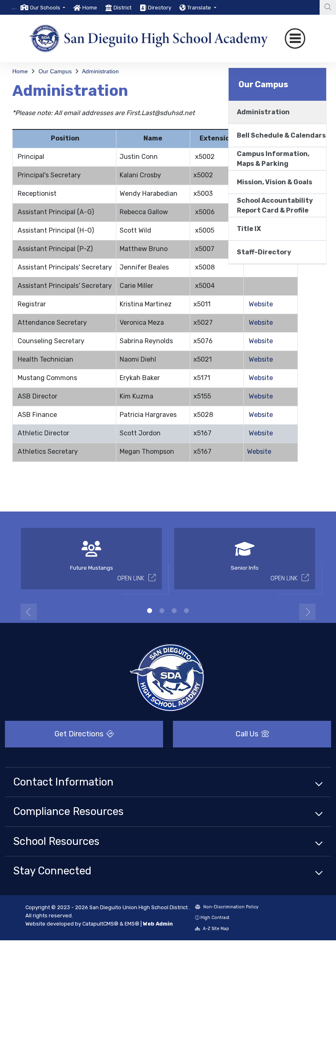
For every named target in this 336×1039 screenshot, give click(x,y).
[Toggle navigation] (295, 38)
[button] (47, 8)
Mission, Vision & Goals (274, 182)
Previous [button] (28, 612)
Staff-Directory (264, 252)
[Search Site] (328, 7)
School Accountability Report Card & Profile (275, 205)
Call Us (248, 733)
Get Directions (79, 733)
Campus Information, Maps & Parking (273, 159)
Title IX (249, 229)
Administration (100, 71)
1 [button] (149, 611)
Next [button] (307, 612)
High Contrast (214, 917)
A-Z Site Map (215, 928)
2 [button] (162, 611)
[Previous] (14, 7)
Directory (159, 8)
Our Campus (55, 71)
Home (89, 8)
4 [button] (186, 611)
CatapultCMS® (100, 924)
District (123, 8)
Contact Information (63, 782)
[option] (42, 7)
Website (261, 304)
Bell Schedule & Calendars (281, 135)
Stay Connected (52, 871)
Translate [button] (199, 8)
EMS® (132, 924)
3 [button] (174, 611)
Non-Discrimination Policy (230, 907)
